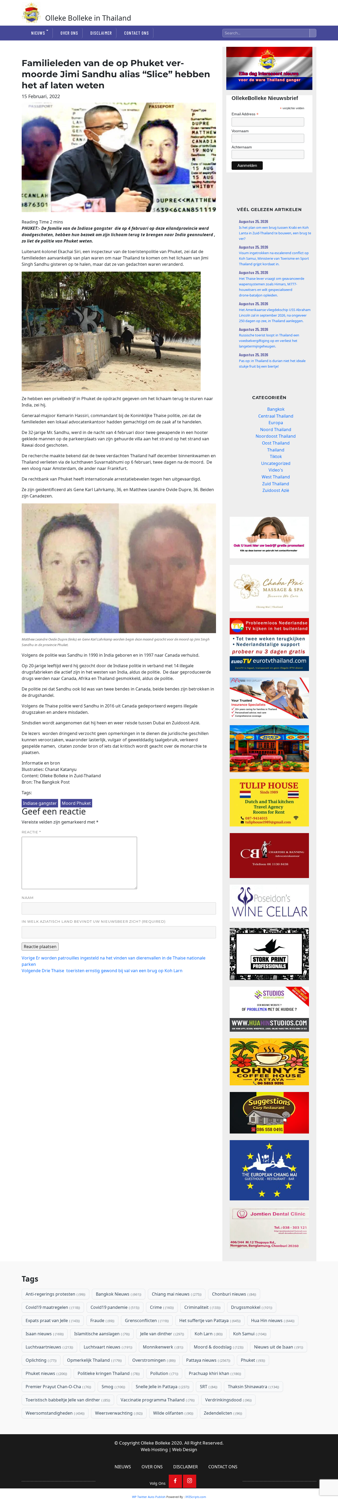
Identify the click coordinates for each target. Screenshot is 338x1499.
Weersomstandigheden (54, 1413)
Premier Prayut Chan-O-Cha (58, 1387)
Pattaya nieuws (207, 1360)
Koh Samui (249, 1334)
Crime (161, 1307)
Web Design (184, 1449)
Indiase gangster (40, 803)
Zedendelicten (222, 1413)
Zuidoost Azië (275, 490)
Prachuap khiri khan (214, 1373)
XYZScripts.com (195, 1497)
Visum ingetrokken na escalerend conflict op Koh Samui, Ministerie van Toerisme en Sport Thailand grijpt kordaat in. (274, 258)
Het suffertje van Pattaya (209, 1320)
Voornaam (240, 131)
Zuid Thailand (275, 484)
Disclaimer (101, 32)
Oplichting (40, 1360)
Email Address (245, 114)
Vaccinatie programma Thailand (157, 1400)
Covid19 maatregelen (52, 1307)
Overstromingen (153, 1360)
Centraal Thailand (275, 416)
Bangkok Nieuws (118, 1294)
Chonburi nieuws (233, 1294)
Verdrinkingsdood (228, 1400)
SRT (208, 1387)
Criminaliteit (201, 1307)
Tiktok (276, 456)
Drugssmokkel (251, 1307)
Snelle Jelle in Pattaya (162, 1387)
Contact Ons (136, 32)
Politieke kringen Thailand (108, 1373)
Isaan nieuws (44, 1334)
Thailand (275, 450)
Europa (276, 423)
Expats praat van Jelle (52, 1320)
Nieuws (38, 32)
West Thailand (276, 477)
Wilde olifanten (172, 1413)
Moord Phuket (76, 803)
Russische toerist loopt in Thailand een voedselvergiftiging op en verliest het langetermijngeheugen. (269, 341)
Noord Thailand (275, 429)
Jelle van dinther (161, 1334)
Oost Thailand (276, 443)
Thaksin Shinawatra (253, 1387)
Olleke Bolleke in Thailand (88, 18)
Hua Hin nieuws (272, 1320)
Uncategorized (275, 463)
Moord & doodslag (218, 1347)
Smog (113, 1387)
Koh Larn (208, 1334)
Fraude (101, 1320)
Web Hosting (154, 1449)
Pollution (163, 1373)
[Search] (312, 33)
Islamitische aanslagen (101, 1334)
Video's (276, 470)
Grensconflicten (146, 1320)
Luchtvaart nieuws (107, 1347)
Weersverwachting (118, 1413)
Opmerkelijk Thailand (94, 1360)
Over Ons (69, 32)
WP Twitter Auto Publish (149, 1497)
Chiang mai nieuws (176, 1294)
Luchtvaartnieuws (49, 1347)
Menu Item (175, 1481)
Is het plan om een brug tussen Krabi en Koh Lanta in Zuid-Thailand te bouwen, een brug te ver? (275, 233)
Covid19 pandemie (114, 1307)
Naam (28, 897)
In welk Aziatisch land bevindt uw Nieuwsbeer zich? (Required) (94, 921)
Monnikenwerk (162, 1347)
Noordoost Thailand (276, 436)
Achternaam (242, 147)
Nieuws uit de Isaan (278, 1347)
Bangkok (275, 409)
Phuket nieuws (46, 1373)
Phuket (252, 1360)
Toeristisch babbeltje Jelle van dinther (67, 1400)
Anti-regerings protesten (55, 1294)
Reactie (31, 832)
